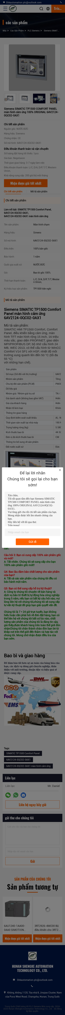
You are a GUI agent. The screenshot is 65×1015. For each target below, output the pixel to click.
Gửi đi (32, 541)
